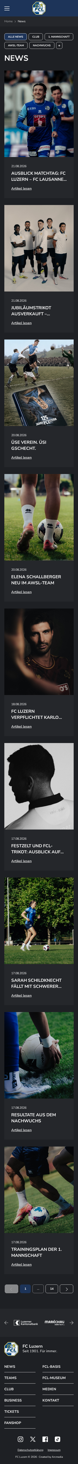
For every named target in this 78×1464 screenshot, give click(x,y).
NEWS (9, 1366)
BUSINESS (13, 1400)
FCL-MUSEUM (54, 1378)
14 (52, 1289)
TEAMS (10, 1378)
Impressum (54, 1450)
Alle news (15, 36)
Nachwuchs (42, 45)
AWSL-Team (16, 45)
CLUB (9, 1389)
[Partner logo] (20, 1439)
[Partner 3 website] (56, 1323)
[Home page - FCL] (39, 8)
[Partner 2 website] (26, 1323)
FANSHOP (12, 1423)
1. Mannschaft (59, 36)
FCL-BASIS (51, 1366)
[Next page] (66, 1289)
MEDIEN (49, 1389)
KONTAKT (50, 1400)
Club (35, 36)
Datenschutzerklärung (30, 1450)
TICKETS (11, 1411)
